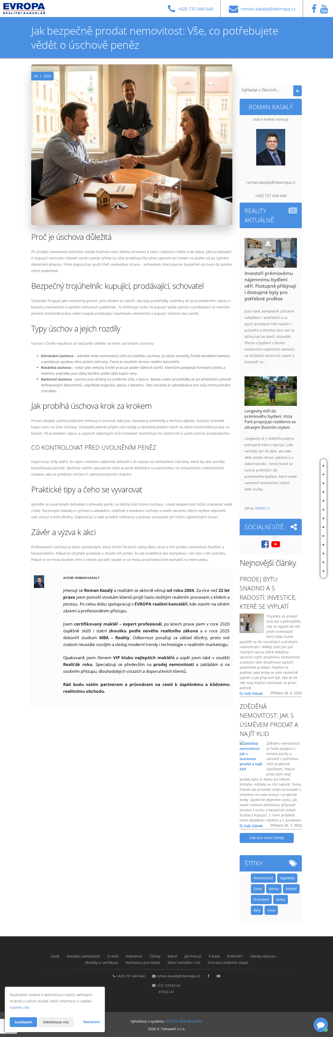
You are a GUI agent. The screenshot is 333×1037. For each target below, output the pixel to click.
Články (298, 501)
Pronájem (261, 899)
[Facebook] (315, 11)
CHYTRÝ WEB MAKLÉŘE (183, 1021)
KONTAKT (299, 536)
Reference (300, 492)
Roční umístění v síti (301, 571)
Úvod (297, 466)
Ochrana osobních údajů (228, 962)
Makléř (291, 888)
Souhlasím (23, 1022)
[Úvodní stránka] (27, 8)
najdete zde (19, 1007)
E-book (298, 527)
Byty (257, 910)
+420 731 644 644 (131, 976)
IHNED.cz (262, 508)
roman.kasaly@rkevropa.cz (178, 976)
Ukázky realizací (304, 545)
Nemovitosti (263, 878)
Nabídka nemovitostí (300, 474)
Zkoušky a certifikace (300, 553)
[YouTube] (325, 11)
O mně (297, 483)
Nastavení (91, 1021)
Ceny (271, 910)
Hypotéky (287, 878)
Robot (297, 510)
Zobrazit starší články (266, 837)
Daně (258, 888)
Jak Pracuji (301, 518)
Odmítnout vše (56, 1022)
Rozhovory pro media (300, 562)
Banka (274, 888)
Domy (280, 899)
